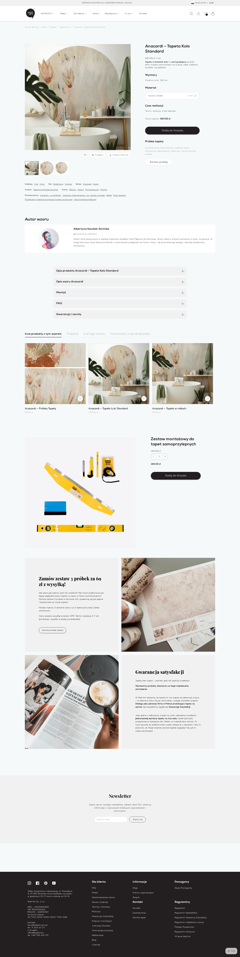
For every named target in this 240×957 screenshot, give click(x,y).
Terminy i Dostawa (101, 907)
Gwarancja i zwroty (68, 314)
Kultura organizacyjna (143, 893)
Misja (135, 888)
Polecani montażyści (102, 921)
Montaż (61, 292)
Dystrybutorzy (139, 913)
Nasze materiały (100, 902)
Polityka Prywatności (184, 927)
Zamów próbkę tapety (52, 630)
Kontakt (136, 908)
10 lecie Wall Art (182, 936)
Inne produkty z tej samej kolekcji (130, 334)
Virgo (42, 184)
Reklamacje (97, 935)
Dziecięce (87, 184)
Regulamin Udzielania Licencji (189, 922)
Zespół (136, 897)
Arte (36, 184)
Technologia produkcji (102, 930)
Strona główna (31, 27)
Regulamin (180, 908)
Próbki (95, 893)
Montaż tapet (139, 918)
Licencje (96, 945)
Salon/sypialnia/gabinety (85, 200)
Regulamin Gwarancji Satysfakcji (190, 918)
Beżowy (72, 190)
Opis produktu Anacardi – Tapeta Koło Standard (87, 271)
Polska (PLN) (200, 3)
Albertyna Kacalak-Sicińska (45, 190)
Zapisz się (137, 819)
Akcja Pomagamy (183, 888)
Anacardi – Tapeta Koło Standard (89, 27)
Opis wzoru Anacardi (69, 282)
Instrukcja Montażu (101, 926)
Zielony (81, 190)
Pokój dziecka (119, 195)
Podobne (72, 334)
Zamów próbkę (159, 162)
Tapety (53, 27)
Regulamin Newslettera (186, 913)
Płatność (96, 912)
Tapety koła (64, 27)
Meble (109, 195)
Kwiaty (96, 184)
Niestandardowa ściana (103, 897)
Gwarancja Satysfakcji (102, 916)
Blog (94, 940)
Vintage (68, 184)
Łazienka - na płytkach (50, 195)
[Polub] (85, 155)
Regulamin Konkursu (185, 932)
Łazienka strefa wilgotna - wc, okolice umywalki (83, 195)
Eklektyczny (58, 184)
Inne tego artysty (94, 334)
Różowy (103, 190)
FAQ (59, 303)
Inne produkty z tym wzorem (43, 334)
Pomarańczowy (92, 190)
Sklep (44, 27)
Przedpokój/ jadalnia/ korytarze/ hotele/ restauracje (48, 200)
